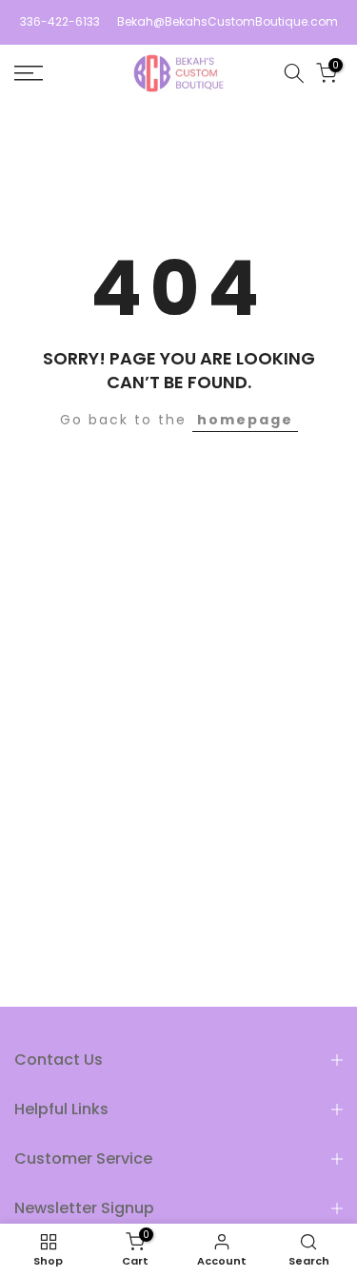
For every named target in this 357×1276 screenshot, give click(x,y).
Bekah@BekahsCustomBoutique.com (227, 21)
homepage (245, 419)
